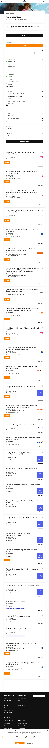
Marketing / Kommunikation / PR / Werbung (17, 93)
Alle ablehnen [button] (30, 743)
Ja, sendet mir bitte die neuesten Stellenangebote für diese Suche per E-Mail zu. (24, 27)
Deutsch (10, 128)
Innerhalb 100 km (12, 66)
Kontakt (20, 703)
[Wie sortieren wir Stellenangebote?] (42, 51)
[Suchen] (44, 1)
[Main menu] (1, 1)
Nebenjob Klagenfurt (8, 710)
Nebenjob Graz (7, 705)
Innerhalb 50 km (11, 64)
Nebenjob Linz (7, 707)
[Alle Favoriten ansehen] (5, 1)
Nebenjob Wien (7, 698)
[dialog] (24, 738)
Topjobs (10, 135)
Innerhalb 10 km (11, 59)
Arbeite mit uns (21, 705)
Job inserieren (7, 723)
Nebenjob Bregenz (8, 712)
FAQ (19, 700)
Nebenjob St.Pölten (8, 715)
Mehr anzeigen (9, 86)
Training (9, 98)
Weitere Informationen (27, 734)
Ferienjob (10, 76)
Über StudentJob (22, 698)
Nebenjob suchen (22, 725)
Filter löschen (24, 145)
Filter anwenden (24, 141)
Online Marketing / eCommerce (15, 96)
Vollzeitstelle (11, 74)
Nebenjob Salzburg (8, 700)
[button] (24, 746)
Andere (9, 120)
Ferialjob (12, 13)
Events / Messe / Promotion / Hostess (16, 101)
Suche (24, 45)
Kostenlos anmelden (8, 725)
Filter (24, 35)
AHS (9, 113)
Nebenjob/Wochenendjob (13, 81)
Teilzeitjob (10, 79)
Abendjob (10, 84)
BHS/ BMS (10, 115)
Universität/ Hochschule (13, 118)
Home (7, 13)
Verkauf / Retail (11, 103)
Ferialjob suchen (21, 728)
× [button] (47, 730)
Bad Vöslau (18, 13)
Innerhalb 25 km (11, 61)
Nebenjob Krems (7, 717)
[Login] (47, 1)
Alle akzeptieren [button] (19, 743)
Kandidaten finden (8, 728)
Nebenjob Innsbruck (8, 703)
